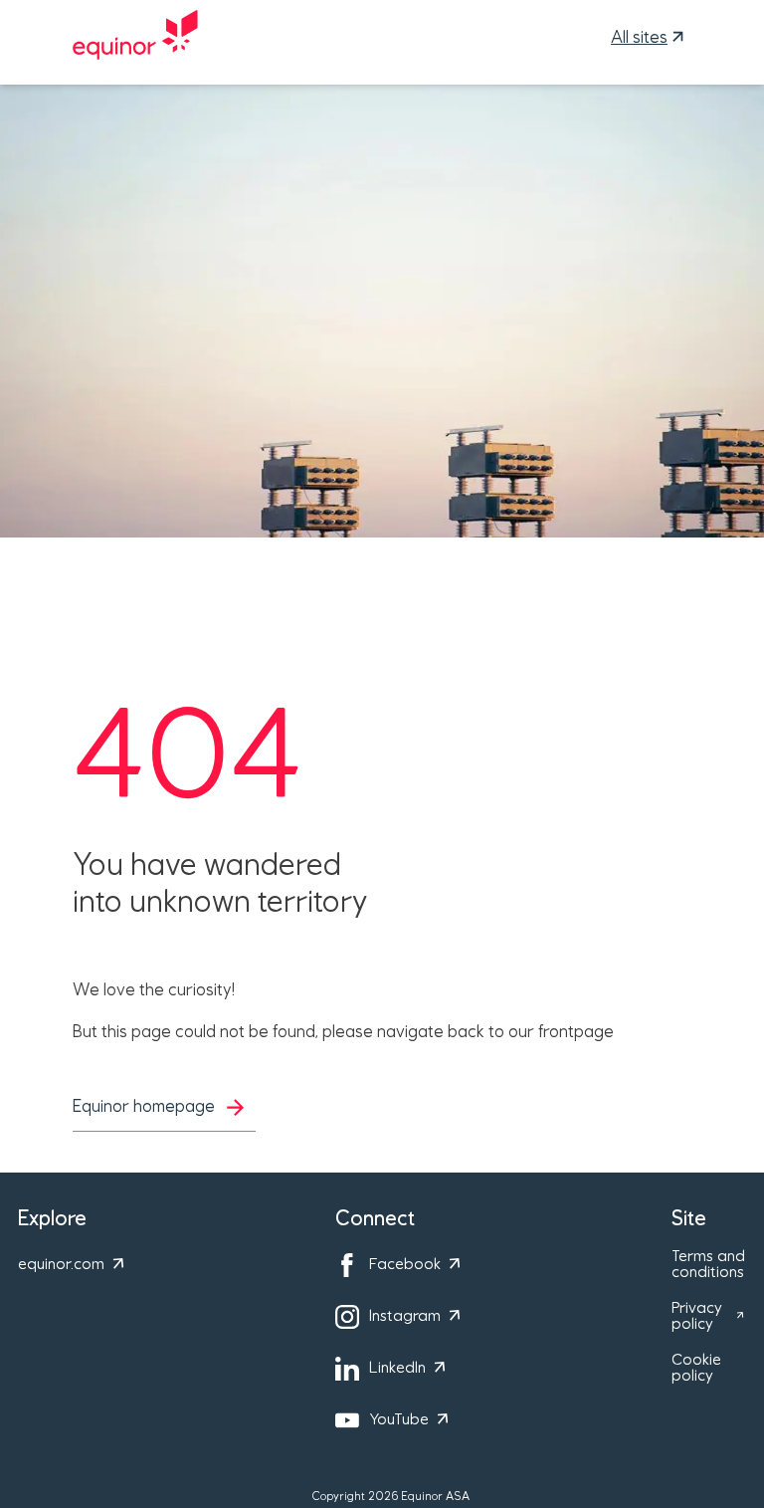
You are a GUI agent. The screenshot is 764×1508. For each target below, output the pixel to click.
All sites (639, 38)
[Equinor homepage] (135, 38)
